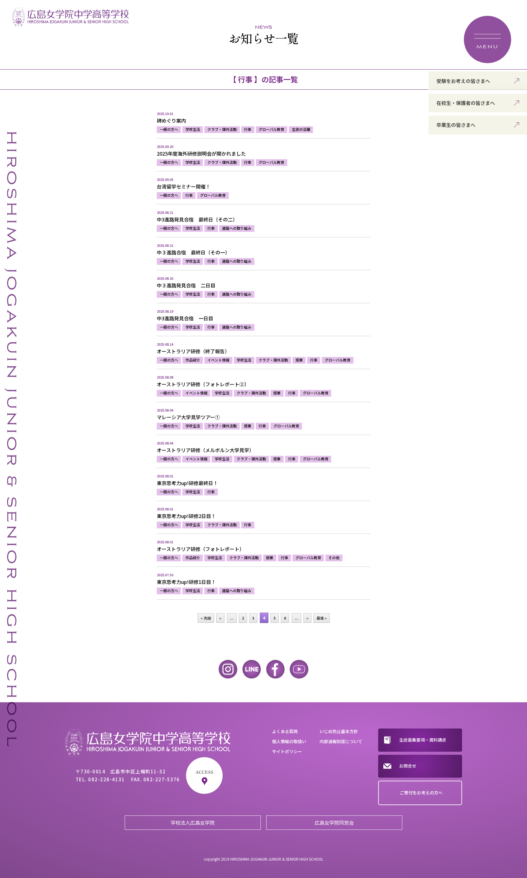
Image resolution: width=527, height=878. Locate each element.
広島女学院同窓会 (334, 822)
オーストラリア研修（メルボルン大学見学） (205, 450)
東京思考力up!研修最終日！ (187, 483)
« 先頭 (206, 618)
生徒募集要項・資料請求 (422, 740)
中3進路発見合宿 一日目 (185, 318)
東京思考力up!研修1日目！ (186, 581)
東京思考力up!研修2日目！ (186, 516)
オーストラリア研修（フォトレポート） (200, 548)
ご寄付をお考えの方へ (421, 793)
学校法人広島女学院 (193, 822)
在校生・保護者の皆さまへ (465, 102)
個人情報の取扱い (289, 741)
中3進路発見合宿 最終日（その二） (197, 219)
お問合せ (407, 766)
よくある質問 (285, 731)
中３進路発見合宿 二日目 (186, 285)
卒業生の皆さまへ (455, 124)
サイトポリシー (287, 751)
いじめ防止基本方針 (339, 731)
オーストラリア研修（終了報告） (193, 351)
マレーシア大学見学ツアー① (188, 417)
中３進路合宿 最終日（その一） (193, 252)
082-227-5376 (161, 779)
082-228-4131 (106, 779)
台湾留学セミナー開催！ (183, 186)
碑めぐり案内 (171, 120)
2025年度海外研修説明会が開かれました (201, 153)
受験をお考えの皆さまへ (463, 81)
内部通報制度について (341, 741)
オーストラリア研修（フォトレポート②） (203, 384)
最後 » (322, 618)
